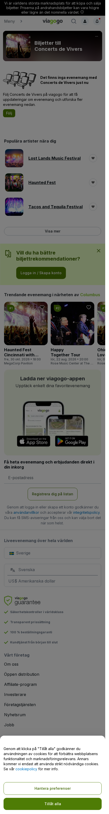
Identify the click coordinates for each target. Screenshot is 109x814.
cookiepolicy (26, 769)
